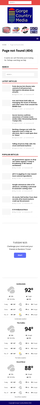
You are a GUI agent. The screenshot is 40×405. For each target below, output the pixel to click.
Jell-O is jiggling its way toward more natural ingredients (24, 175)
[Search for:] (20, 2)
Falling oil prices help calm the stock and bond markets (24, 145)
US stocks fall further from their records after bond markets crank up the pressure (24, 199)
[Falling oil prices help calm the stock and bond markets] (6, 146)
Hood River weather (20, 397)
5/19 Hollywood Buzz (20, 210)
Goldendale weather (21, 319)
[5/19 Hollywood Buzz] (6, 212)
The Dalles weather (20, 358)
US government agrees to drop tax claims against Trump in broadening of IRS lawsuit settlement (24, 162)
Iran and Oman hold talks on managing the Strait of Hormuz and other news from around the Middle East (25, 103)
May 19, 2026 (17, 168)
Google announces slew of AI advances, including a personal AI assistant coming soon (24, 186)
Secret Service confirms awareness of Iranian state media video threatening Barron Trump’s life (24, 118)
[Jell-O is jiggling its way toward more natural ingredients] (6, 176)
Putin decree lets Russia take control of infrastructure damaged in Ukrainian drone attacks (23, 89)
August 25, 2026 (18, 94)
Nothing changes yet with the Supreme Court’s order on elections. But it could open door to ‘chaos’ (24, 132)
